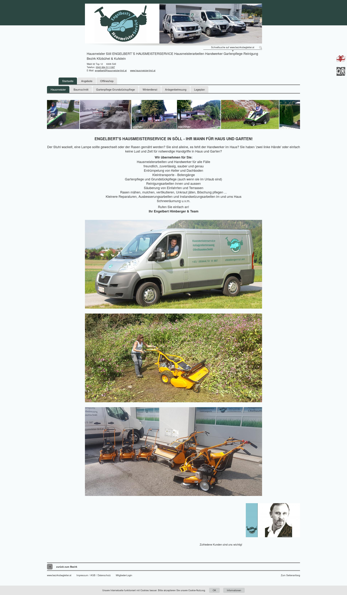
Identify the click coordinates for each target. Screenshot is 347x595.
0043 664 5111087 (105, 67)
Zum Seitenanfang (290, 575)
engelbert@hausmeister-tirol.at (111, 70)
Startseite (67, 81)
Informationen (234, 590)
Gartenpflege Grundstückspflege (115, 89)
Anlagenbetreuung (175, 89)
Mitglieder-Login (124, 575)
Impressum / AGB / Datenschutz (93, 575)
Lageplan (199, 89)
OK (214, 590)
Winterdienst (150, 89)
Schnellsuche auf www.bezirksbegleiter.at (232, 47)
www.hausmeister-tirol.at (142, 70)
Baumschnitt (81, 89)
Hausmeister (58, 89)
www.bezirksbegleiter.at (59, 575)
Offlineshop (106, 81)
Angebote (86, 81)
